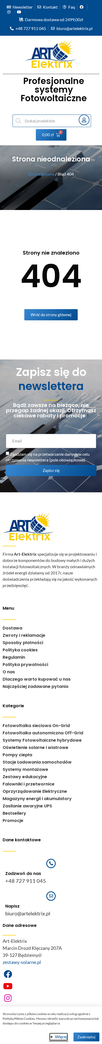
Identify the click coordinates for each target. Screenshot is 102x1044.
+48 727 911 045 (25, 881)
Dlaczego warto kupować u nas (37, 679)
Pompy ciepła (17, 755)
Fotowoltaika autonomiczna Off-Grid (43, 733)
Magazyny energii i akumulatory (37, 799)
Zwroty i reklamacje (24, 635)
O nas (9, 672)
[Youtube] (8, 986)
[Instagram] (8, 998)
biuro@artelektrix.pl (27, 913)
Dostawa (12, 628)
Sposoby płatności (23, 643)
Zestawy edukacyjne (25, 777)
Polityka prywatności (25, 665)
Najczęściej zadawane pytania (35, 686)
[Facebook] (8, 974)
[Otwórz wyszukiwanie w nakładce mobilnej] (43, 121)
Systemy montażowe (25, 769)
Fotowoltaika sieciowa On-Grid (36, 726)
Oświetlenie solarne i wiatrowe (35, 748)
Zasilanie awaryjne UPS (27, 806)
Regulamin (14, 657)
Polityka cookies (20, 650)
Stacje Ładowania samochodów (37, 762)
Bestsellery (14, 813)
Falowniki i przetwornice (28, 784)
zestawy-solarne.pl (22, 962)
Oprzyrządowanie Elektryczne (35, 791)
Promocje (13, 821)
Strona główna (41, 173)
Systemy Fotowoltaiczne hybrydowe (42, 740)
